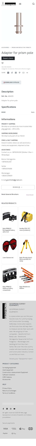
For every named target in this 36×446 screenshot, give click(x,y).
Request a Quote (8, 58)
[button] (18, 187)
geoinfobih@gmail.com (14, 180)
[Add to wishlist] (3, 63)
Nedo (32, 112)
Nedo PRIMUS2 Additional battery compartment (8, 288)
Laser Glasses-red (8, 257)
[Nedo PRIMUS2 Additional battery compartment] (9, 275)
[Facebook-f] (3, 409)
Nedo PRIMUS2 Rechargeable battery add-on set (9, 230)
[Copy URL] (27, 73)
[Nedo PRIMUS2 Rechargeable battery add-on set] (9, 217)
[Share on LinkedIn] (16, 73)
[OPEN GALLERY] (18, 25)
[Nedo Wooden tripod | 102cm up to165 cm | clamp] (26, 246)
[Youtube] (14, 409)
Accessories (5, 47)
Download (29, 195)
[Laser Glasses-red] (9, 246)
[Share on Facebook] (12, 73)
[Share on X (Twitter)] (8, 73)
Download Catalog (12, 82)
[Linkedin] (7, 409)
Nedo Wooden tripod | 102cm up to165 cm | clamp (26, 259)
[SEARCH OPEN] (33, 4)
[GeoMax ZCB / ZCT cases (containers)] (26, 217)
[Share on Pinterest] (19, 73)
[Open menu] (20, 4)
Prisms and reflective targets (21, 47)
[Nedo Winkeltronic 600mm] (26, 275)
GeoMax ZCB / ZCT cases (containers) (25, 229)
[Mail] (23, 73)
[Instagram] (11, 409)
